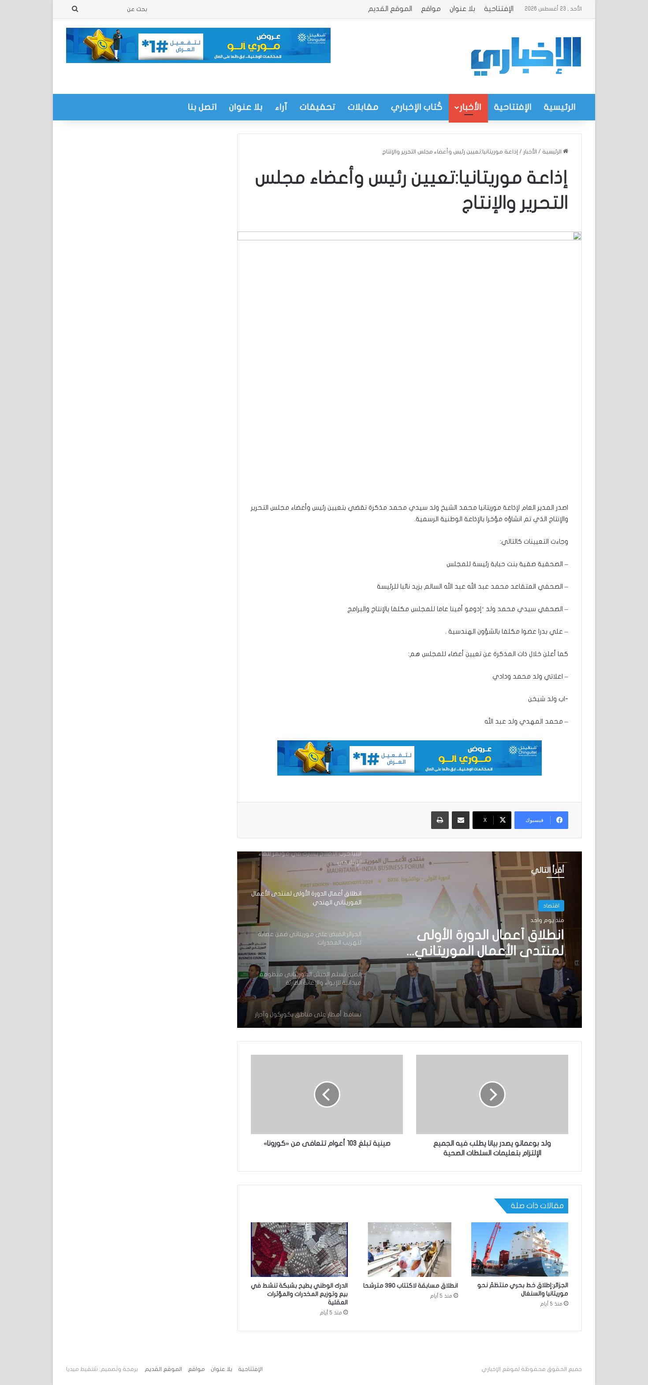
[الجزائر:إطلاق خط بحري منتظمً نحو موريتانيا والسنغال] (519, 1249)
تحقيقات (317, 107)
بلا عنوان (462, 8)
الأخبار (470, 107)
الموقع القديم (390, 8)
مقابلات (363, 107)
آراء (281, 107)
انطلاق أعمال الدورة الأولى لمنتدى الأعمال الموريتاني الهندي (489, 943)
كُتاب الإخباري (417, 107)
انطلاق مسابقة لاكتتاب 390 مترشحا (410, 1285)
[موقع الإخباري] (525, 56)
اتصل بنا (202, 107)
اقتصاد (551, 906)
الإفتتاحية (499, 8)
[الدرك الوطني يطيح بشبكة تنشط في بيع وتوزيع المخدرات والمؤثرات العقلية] (299, 1249)
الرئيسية (560, 107)
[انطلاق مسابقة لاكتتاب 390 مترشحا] (409, 1249)
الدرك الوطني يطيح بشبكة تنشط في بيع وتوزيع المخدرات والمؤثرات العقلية (299, 1294)
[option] (409, 939)
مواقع (431, 8)
